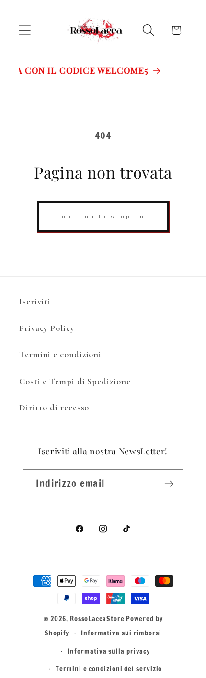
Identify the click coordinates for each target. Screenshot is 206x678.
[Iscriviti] (169, 483)
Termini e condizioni (60, 354)
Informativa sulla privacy (109, 651)
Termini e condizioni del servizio (109, 669)
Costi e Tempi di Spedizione (75, 381)
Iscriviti (35, 301)
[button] (24, 30)
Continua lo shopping (103, 216)
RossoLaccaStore (97, 618)
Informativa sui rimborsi (121, 633)
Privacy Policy (47, 328)
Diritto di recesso (54, 407)
